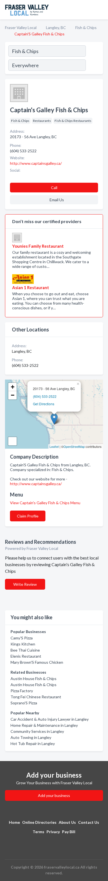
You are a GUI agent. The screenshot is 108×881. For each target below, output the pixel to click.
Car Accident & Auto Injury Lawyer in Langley (50, 719)
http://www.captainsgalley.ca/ (36, 483)
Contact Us (88, 822)
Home (14, 822)
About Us (67, 822)
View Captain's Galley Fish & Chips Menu (45, 502)
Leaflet (54, 446)
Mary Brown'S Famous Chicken (37, 662)
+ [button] (12, 386)
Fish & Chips (86, 27)
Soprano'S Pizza (24, 702)
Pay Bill (68, 831)
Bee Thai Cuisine (25, 650)
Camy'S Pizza (22, 638)
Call (54, 187)
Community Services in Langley (37, 731)
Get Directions (43, 403)
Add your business (54, 795)
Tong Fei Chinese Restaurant (36, 696)
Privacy (53, 831)
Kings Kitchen (23, 644)
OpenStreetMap (74, 446)
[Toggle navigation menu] (100, 9)
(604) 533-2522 (44, 396)
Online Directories (39, 822)
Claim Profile (27, 516)
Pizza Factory (22, 690)
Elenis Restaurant (26, 656)
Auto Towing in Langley (31, 737)
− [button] (12, 395)
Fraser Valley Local (21, 27)
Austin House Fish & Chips (33, 678)
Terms (38, 831)
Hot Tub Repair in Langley (33, 743)
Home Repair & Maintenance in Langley (44, 725)
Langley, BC (56, 27)
